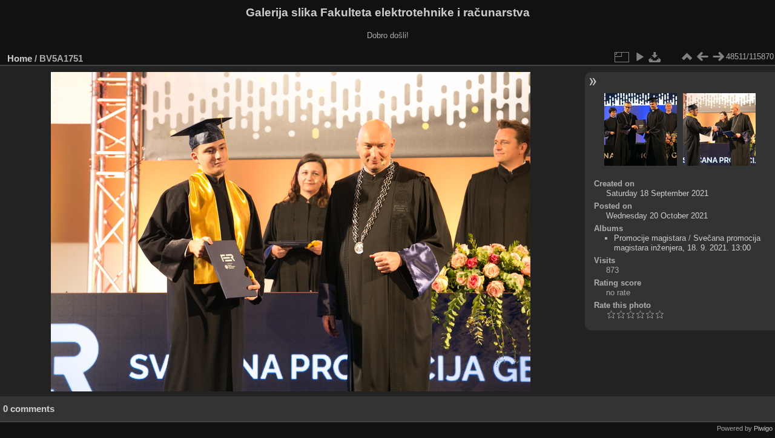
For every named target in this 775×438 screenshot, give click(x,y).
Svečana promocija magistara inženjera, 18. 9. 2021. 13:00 (687, 243)
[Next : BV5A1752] (718, 57)
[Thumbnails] (686, 57)
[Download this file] (655, 57)
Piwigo (763, 428)
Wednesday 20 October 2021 (657, 215)
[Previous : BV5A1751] (702, 57)
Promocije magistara (650, 238)
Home (19, 58)
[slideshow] (639, 57)
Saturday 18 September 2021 (657, 193)
